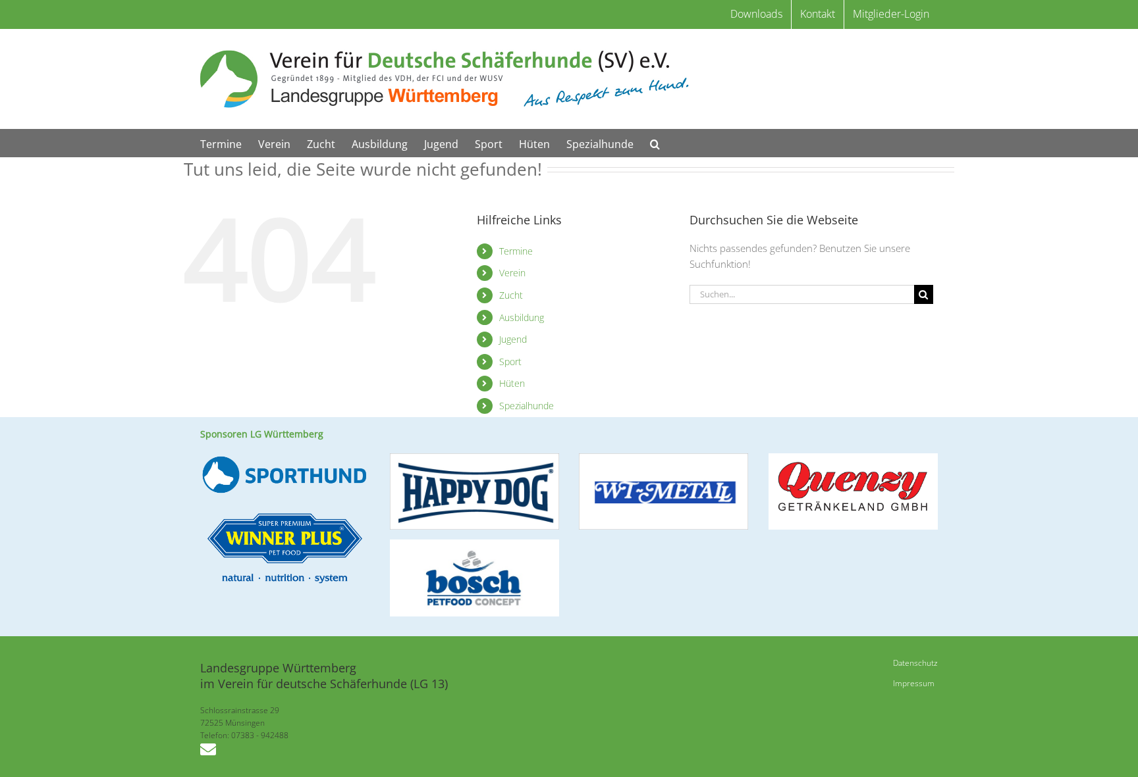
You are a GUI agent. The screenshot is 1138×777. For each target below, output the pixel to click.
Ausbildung (521, 317)
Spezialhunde (526, 405)
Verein (512, 272)
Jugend (513, 339)
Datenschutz (915, 662)
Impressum (914, 683)
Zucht (511, 295)
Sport (510, 361)
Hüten (512, 383)
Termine (516, 251)
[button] (655, 143)
